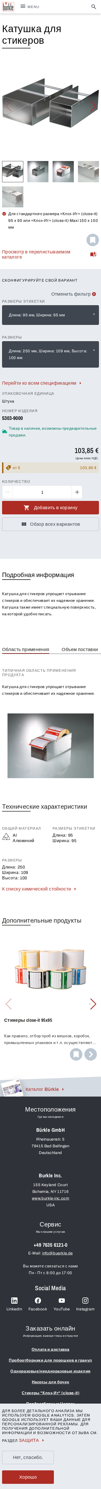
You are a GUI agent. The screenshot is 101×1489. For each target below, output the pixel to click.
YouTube (62, 1309)
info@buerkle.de (57, 1253)
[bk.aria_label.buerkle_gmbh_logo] (8, 6)
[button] (92, 106)
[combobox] (50, 315)
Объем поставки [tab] (80, 649)
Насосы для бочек (50, 1382)
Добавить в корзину (55, 507)
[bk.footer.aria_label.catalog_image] (11, 1087)
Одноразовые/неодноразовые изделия (50, 1371)
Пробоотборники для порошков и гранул (50, 1360)
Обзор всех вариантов (55, 524)
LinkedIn (14, 1309)
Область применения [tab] (25, 649)
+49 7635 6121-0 (50, 1244)
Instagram (85, 1309)
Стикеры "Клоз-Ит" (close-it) (51, 1393)
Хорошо (28, 1477)
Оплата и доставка (50, 1349)
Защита (29, 1440)
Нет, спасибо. (28, 1457)
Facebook (37, 1309)
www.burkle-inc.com (50, 1198)
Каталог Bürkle (42, 1089)
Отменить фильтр (71, 294)
